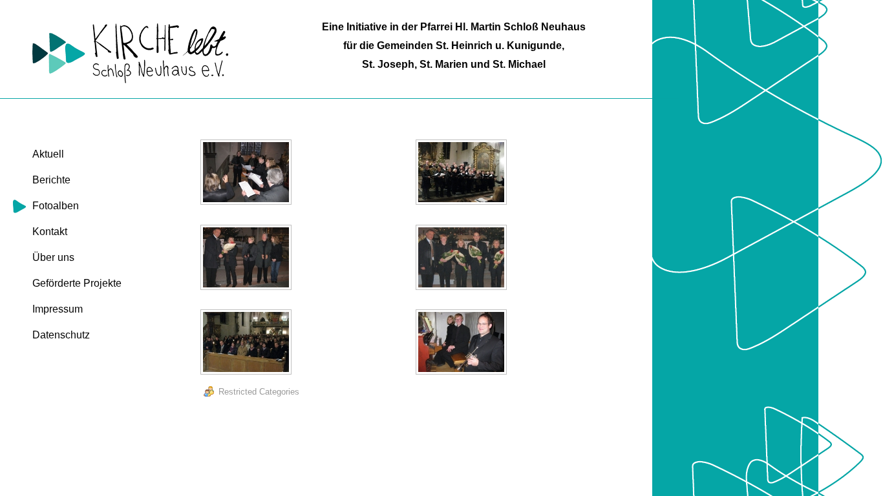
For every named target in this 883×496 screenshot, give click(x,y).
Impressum (57, 309)
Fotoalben (55, 205)
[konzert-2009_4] (463, 259)
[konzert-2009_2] (463, 174)
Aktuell (48, 154)
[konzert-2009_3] (247, 259)
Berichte (51, 179)
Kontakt (49, 231)
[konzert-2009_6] (463, 343)
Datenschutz (61, 334)
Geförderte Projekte (77, 283)
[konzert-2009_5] (247, 343)
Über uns (53, 257)
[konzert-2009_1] (247, 174)
